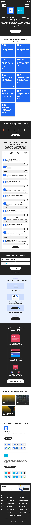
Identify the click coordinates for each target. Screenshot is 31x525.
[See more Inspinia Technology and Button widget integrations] (7, 472)
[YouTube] (16, 521)
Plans (1, 509)
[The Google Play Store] (18, 515)
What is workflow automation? (23, 503)
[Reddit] (22, 521)
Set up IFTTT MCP (15, 135)
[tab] (4, 153)
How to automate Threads (23, 509)
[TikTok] (20, 521)
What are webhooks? (22, 506)
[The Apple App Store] (12, 515)
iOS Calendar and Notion (10, 500)
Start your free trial (15, 381)
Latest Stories (21, 497)
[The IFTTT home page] (3, 2)
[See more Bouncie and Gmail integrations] (22, 448)
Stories (2, 500)
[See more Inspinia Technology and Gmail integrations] (7, 476)
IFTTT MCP (2, 503)
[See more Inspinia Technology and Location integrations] (15, 476)
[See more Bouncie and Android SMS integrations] (7, 448)
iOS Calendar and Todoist (10, 509)
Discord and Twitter (10, 512)
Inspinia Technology (20, 18)
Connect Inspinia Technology (10, 466)
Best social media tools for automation (24, 512)
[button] (29, 2)
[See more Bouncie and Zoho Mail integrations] (15, 448)
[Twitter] (18, 521)
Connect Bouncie (8, 438)
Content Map (2, 506)
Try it (26, 171)
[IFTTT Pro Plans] (19, 181)
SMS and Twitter (9, 506)
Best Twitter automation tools (23, 500)
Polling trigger (9, 160)
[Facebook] (9, 521)
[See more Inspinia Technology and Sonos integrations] (22, 472)
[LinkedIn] (11, 521)
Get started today (15, 31)
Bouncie (5, 18)
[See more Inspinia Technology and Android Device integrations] (22, 476)
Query (8, 190)
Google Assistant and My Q (11, 503)
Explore (2, 497)
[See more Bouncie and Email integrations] (7, 444)
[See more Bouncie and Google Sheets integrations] (15, 444)
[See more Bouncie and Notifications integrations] (22, 444)
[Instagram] (13, 521)
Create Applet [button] (15, 268)
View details (5, 171)
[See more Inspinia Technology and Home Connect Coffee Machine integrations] (15, 472)
